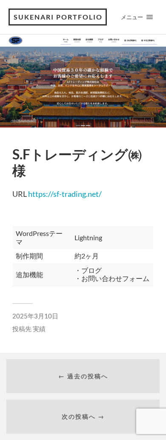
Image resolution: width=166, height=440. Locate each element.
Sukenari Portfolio (58, 17)
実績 (39, 328)
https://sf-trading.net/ (65, 194)
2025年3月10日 (35, 316)
